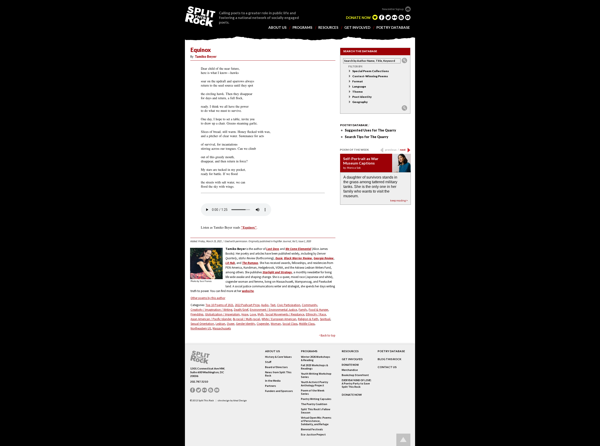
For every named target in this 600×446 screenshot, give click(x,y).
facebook (381, 17)
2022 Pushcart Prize (247, 305)
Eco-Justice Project (313, 434)
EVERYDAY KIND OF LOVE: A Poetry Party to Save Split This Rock (356, 383)
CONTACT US (387, 367)
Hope (244, 314)
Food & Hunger (318, 310)
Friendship (197, 314)
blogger (401, 17)
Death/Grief (241, 310)
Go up (403, 440)
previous (392, 149)
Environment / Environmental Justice (273, 310)
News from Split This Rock (278, 374)
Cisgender (263, 324)
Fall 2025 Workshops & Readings (314, 367)
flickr (395, 17)
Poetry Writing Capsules (316, 399)
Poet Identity (362, 97)
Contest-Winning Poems (370, 76)
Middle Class (307, 324)
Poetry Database (354, 125)
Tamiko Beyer (206, 56)
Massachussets (222, 328)
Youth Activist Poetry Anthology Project (314, 383)
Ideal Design (240, 400)
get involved (357, 27)
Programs (309, 351)
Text (272, 305)
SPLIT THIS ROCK (200, 16)
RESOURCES (350, 351)
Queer (230, 324)
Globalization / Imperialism (222, 314)
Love (253, 314)
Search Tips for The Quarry (366, 137)
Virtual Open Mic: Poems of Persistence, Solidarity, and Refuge (316, 421)
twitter (388, 17)
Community (309, 305)
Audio (265, 305)
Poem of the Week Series (312, 392)
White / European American (279, 319)
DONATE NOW (358, 18)
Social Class (289, 324)
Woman (276, 324)
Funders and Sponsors (279, 391)
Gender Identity (245, 324)
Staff (268, 362)
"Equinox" (249, 227)
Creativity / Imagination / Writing (211, 310)
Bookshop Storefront (355, 375)
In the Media (273, 380)
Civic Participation (288, 305)
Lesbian (220, 324)
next (403, 149)
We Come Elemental (298, 249)
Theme (357, 91)
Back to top (328, 335)
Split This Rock (206, 400)
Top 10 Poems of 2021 (219, 305)
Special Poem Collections (370, 71)
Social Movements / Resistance (284, 314)
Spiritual (325, 319)
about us (277, 27)
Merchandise (350, 370)
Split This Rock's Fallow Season (315, 411)
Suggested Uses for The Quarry (370, 130)
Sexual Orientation (202, 324)
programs (302, 27)
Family (303, 310)
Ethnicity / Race (316, 314)
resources (328, 27)
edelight (375, 17)
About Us (272, 351)
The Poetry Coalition (314, 404)
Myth (261, 314)
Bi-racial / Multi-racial (246, 319)
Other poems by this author (208, 298)
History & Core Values (278, 356)
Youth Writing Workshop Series (316, 375)
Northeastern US (201, 328)
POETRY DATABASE (391, 351)
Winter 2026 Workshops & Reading (315, 358)
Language (359, 86)
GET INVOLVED (352, 359)
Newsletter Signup (393, 9)
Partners (270, 386)
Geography (360, 102)
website (248, 291)
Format (357, 81)
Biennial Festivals (312, 429)
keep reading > (399, 200)
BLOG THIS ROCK (389, 359)
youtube (408, 17)
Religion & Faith (308, 319)
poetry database (393, 27)
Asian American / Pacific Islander (211, 319)
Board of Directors (276, 367)
